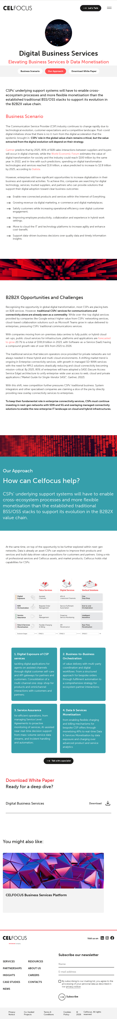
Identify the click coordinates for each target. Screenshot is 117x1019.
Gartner (10, 149)
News (6, 988)
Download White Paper (83, 71)
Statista (36, 169)
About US (34, 968)
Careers (33, 975)
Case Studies (11, 982)
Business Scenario (30, 71)
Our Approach (55, 71)
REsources (35, 961)
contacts (35, 982)
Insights (9, 975)
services (9, 961)
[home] (17, 8)
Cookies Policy (67, 1013)
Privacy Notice (12, 1013)
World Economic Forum (65, 153)
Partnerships (12, 968)
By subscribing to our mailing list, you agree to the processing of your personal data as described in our (87, 984)
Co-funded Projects (29, 1013)
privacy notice (73, 986)
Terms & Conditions (49, 1013)
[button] (109, 8)
